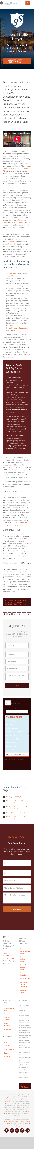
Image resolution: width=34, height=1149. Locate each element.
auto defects (10, 242)
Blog (5, 1042)
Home (5, 1122)
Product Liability (11, 742)
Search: (17, 708)
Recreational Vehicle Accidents (24, 984)
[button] (28, 734)
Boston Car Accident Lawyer (23, 967)
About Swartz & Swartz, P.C (9, 1009)
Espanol (6, 1053)
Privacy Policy (19, 1122)
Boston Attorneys (7, 1024)
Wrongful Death (11, 746)
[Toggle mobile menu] (27, 3)
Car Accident (10, 724)
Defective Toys (25, 979)
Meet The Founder (7, 1019)
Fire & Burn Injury (11, 735)
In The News (8, 1046)
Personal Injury (10, 721)
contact (12, 465)
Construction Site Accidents (14, 732)
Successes (7, 1029)
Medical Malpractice (12, 728)
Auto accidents (11, 273)
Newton (6, 1103)
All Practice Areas (11, 750)
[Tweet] (14, 614)
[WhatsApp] (19, 614)
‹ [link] (24, 764)
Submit (17, 686)
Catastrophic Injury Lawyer (24, 974)
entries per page (17, 703)
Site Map (27, 1122)
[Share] (5, 614)
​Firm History (8, 1014)
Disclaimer (11, 1122)
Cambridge (7, 1101)
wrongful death (17, 222)
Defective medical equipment (17, 328)
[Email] (24, 614)
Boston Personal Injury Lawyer (25, 951)
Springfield (17, 1115)
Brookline (18, 1105)
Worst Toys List (9, 1049)
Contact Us (8, 1124)
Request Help (17, 909)
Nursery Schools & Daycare (14, 739)
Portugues (7, 1057)
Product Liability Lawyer (22, 959)
